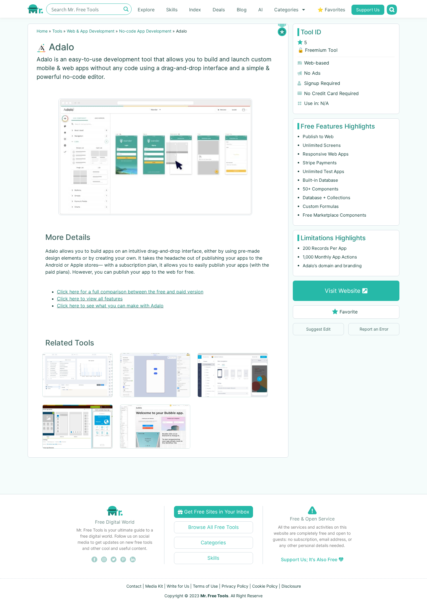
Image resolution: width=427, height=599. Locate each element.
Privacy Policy (235, 586)
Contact (133, 586)
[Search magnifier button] (126, 9)
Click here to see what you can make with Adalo (110, 306)
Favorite (349, 312)
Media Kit (154, 586)
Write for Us (178, 586)
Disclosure (291, 586)
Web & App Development (90, 30)
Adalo (61, 47)
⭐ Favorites (331, 10)
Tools (57, 30)
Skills (171, 10)
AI (260, 10)
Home (42, 30)
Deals (219, 10)
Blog (242, 10)
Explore (146, 10)
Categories (286, 10)
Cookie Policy (265, 586)
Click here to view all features (90, 299)
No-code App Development (145, 30)
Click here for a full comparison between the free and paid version (130, 292)
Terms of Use (205, 586)
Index (195, 10)
